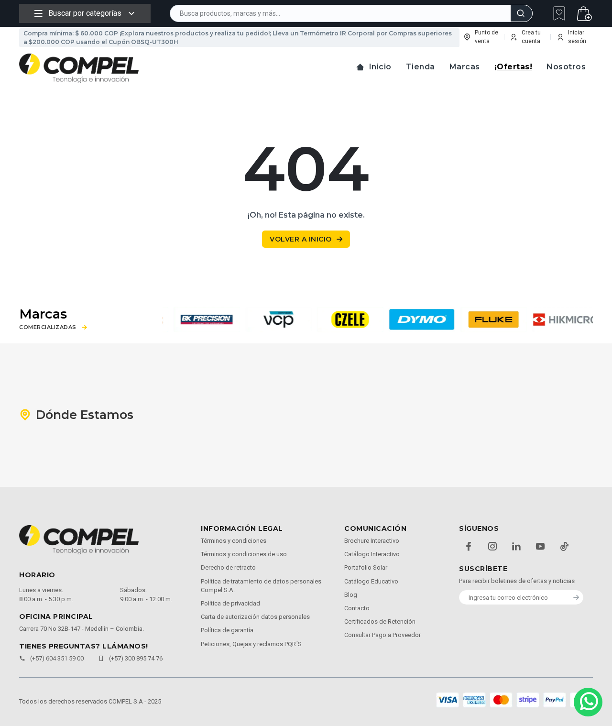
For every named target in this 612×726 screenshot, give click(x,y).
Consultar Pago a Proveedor (382, 634)
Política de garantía (227, 630)
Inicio (380, 66)
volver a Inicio (301, 239)
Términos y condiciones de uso (244, 554)
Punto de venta (486, 36)
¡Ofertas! (513, 66)
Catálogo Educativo (371, 581)
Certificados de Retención (379, 621)
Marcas (464, 66)
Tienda (420, 66)
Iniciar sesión (577, 36)
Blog (350, 594)
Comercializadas (47, 327)
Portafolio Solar (365, 567)
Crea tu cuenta (531, 36)
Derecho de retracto (228, 567)
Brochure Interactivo (371, 540)
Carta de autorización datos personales (255, 616)
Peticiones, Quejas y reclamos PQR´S (251, 644)
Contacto (357, 608)
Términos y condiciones (233, 540)
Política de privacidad (230, 603)
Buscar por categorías (84, 13)
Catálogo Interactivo (372, 554)
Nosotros (566, 66)
